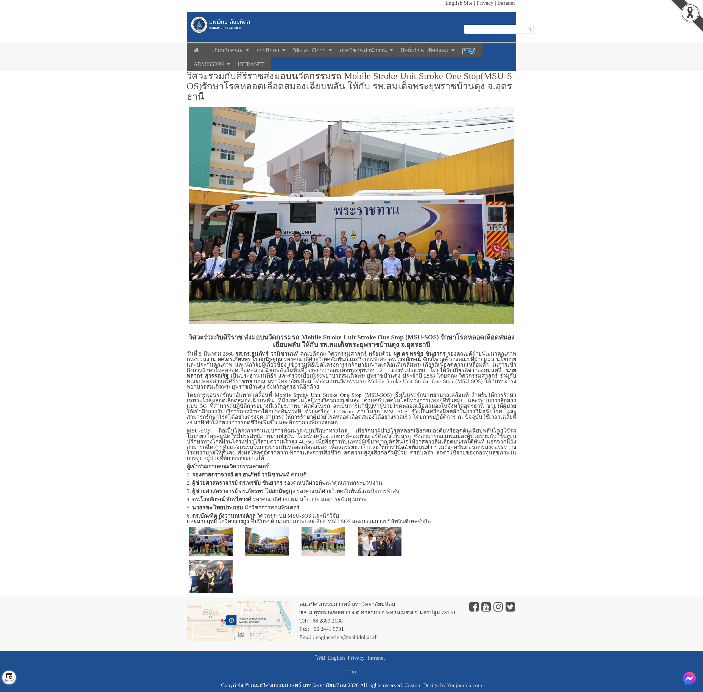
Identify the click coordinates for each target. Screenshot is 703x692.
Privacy (356, 658)
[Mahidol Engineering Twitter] (510, 609)
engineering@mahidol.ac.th (347, 637)
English (336, 658)
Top (351, 671)
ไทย (320, 658)
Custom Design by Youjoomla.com (443, 685)
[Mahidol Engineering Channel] (486, 609)
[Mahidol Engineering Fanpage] (474, 609)
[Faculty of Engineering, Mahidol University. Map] (239, 621)
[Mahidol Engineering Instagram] (498, 609)
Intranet (376, 658)
